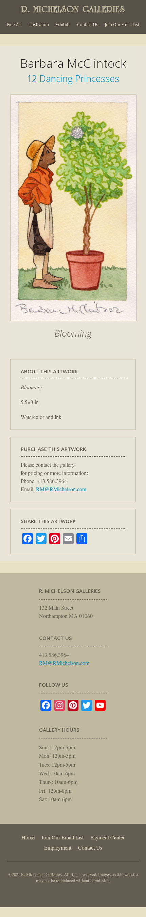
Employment (57, 847)
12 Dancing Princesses (73, 78)
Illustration (39, 24)
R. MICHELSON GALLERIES (73, 9)
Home (28, 837)
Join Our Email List (122, 24)
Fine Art (14, 24)
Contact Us (87, 24)
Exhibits (63, 24)
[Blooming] (73, 324)
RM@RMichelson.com (61, 489)
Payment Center (107, 837)
